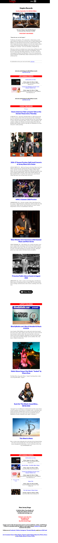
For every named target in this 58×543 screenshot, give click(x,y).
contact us (37, 526)
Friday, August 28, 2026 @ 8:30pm (30, 483)
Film (16, 534)
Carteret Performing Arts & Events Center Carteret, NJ (30, 485)
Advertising (30, 534)
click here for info (26, 72)
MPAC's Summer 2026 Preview (26, 199)
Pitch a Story (43, 534)
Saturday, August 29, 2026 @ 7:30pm (30, 492)
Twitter (18, 530)
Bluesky (33, 530)
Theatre (24, 534)
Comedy (7, 534)
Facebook (12, 530)
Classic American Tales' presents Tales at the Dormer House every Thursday (26, 112)
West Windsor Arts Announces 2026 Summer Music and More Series (26, 240)
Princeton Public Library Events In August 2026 (26, 277)
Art (4, 534)
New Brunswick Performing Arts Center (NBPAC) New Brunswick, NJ (30, 92)
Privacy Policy (31, 536)
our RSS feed (43, 530)
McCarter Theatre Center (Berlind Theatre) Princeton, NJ (30, 84)
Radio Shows (22, 536)
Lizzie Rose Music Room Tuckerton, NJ (30, 468)
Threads (28, 530)
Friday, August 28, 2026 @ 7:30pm (30, 82)
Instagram (23, 530)
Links (17, 536)
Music (19, 534)
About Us (36, 534)
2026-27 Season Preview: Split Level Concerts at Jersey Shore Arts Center (26, 163)
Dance (12, 534)
